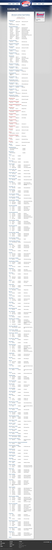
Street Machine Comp (22, 545)
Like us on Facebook (47, 542)
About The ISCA (12, 545)
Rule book (11, 541)
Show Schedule (2, 543)
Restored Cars (21, 546)
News (1, 545)
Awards (1, 546)
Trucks (20, 547)
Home (1, 541)
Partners (11, 543)
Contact (11, 546)
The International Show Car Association (26, 3)
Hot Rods (20, 544)
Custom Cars (21, 543)
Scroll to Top (10, 537)
